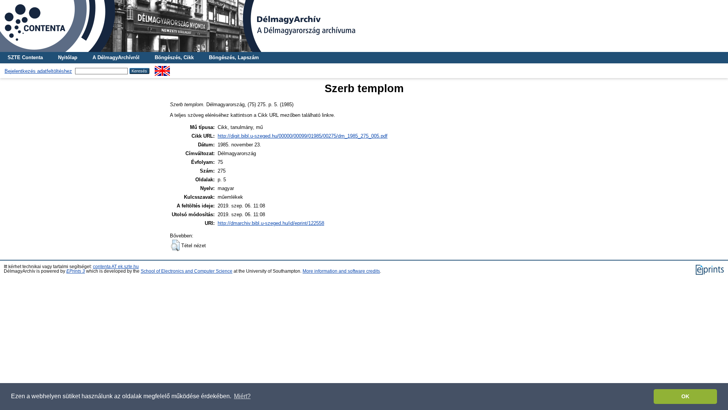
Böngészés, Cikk (174, 57)
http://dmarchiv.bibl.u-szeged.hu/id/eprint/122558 (271, 223)
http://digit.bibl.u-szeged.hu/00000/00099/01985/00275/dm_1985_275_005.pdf (303, 136)
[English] (162, 69)
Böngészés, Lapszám (234, 57)
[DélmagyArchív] (364, 26)
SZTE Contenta (25, 57)
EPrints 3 (75, 271)
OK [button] (685, 396)
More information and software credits (341, 271)
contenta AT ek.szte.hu (116, 266)
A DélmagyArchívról (116, 57)
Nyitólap (67, 57)
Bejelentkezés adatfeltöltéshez (38, 71)
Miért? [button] (242, 396)
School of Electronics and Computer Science (186, 271)
